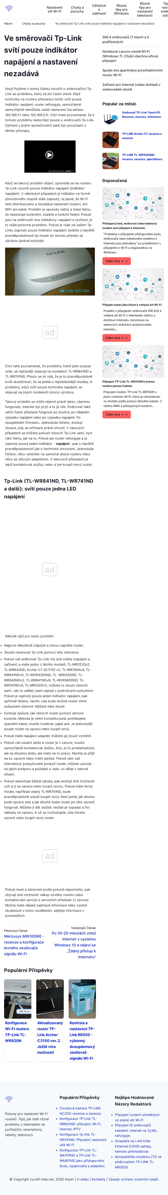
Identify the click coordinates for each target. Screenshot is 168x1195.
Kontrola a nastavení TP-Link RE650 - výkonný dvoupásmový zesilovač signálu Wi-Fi (82, 1040)
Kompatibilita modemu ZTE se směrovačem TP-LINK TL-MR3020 (138, 1162)
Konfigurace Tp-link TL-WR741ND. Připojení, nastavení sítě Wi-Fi (83, 1139)
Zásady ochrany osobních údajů (133, 1179)
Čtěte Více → (114, 261)
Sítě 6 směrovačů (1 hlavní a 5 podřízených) (125, 39)
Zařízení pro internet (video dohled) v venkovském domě (131, 87)
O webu (83, 1179)
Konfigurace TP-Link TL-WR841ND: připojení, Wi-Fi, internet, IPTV (80, 1124)
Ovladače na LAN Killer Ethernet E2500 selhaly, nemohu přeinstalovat (133, 1146)
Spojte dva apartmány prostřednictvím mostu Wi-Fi (132, 72)
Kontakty (99, 1179)
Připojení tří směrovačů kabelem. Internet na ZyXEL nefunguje (136, 1130)
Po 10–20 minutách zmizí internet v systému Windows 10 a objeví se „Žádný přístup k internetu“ (74, 945)
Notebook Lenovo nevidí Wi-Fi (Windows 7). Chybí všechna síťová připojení (130, 56)
